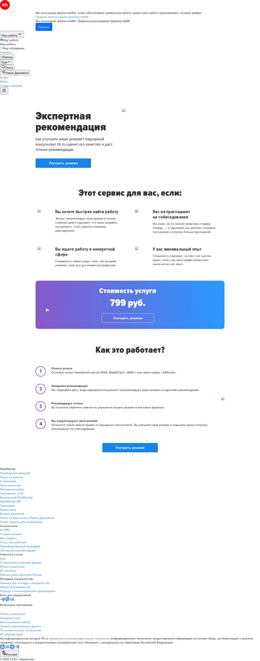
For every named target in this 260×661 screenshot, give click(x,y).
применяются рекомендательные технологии (79, 638)
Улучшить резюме (63, 163)
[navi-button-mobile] (4, 90)
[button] (4, 77)
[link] (7, 67)
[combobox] (9, 653)
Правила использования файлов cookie (103, 21)
